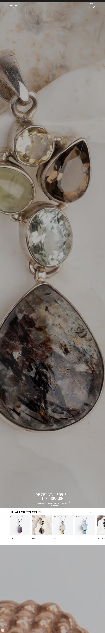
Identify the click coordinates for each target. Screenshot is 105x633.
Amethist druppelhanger (15, 537)
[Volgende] (63, 1)
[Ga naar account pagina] (92, 7)
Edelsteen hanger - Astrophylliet (39, 537)
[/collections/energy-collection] (52, 255)
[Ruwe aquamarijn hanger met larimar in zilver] (85, 525)
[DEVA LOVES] (14, 7)
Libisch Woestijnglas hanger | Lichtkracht (62, 537)
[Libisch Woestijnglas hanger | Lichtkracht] (63, 525)
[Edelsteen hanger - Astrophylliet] (42, 525)
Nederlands (92, 3)
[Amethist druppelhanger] (20, 525)
